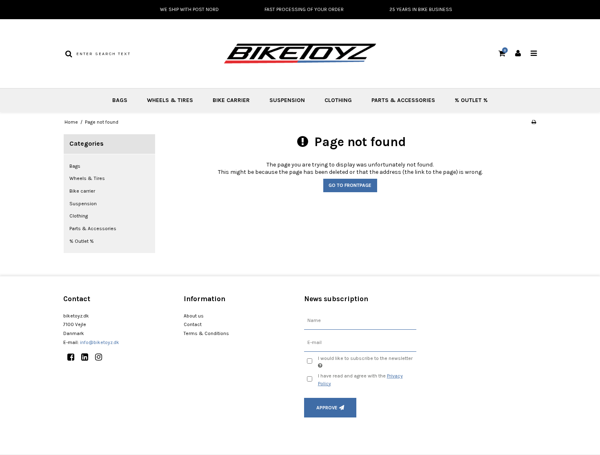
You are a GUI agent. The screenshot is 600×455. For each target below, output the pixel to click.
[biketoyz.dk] (300, 54)
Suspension (287, 100)
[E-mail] (360, 342)
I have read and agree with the (360, 379)
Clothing (338, 100)
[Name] (360, 320)
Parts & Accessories (403, 100)
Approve (327, 408)
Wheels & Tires (170, 100)
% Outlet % (471, 100)
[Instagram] (101, 357)
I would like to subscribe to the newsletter (365, 358)
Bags (119, 100)
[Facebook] (73, 357)
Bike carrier (231, 100)
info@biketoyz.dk (99, 342)
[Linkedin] (87, 357)
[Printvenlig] (534, 122)
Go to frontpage (350, 185)
